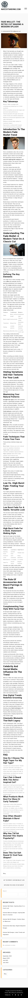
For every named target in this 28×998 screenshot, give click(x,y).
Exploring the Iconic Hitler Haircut (14, 885)
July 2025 (5, 960)
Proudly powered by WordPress (14, 990)
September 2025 (7, 956)
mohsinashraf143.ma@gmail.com (12, 31)
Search (5, 891)
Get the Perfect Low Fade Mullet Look (14, 880)
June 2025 (5, 962)
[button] (25, 9)
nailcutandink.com (11, 9)
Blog (4, 873)
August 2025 (6, 958)
